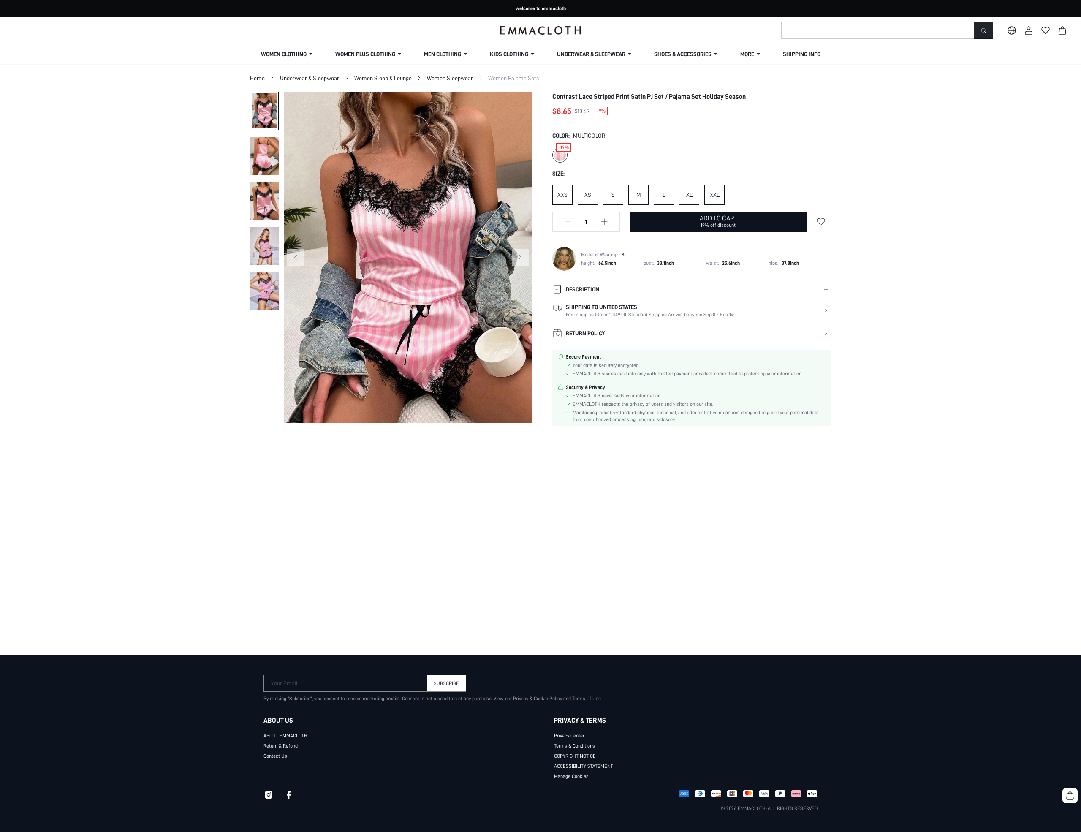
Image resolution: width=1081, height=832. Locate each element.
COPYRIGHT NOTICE (575, 756)
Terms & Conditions (574, 746)
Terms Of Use (586, 698)
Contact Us (275, 756)
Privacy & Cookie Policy (537, 698)
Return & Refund (280, 746)
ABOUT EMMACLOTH (285, 736)
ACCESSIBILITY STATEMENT (583, 766)
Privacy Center (569, 736)
